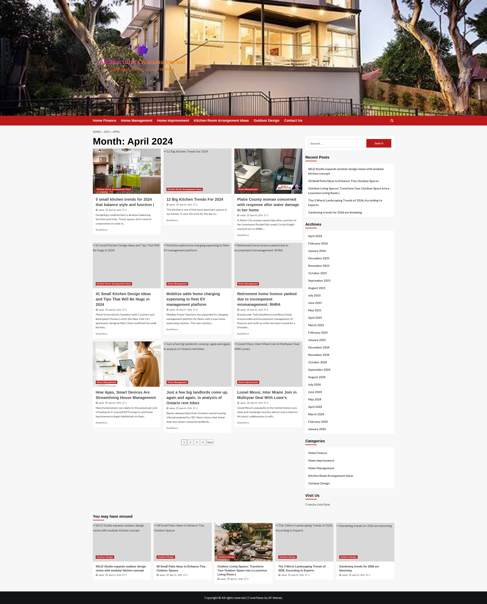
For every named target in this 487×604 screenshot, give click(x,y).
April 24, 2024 (185, 408)
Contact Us (293, 120)
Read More (101, 229)
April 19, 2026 (358, 575)
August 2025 (316, 288)
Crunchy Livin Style (317, 504)
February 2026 (318, 243)
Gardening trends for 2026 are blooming (335, 212)
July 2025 (314, 295)
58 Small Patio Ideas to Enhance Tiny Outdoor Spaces (343, 181)
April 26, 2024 (256, 310)
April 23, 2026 (115, 575)
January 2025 (317, 340)
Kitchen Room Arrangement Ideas (221, 120)
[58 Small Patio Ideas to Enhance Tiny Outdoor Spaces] (183, 542)
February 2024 (318, 421)
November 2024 (318, 354)
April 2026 (315, 236)
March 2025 (316, 325)
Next (210, 442)
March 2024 (316, 414)
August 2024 (316, 377)
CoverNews (256, 597)
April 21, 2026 (236, 579)
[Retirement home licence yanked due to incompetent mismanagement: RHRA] (268, 265)
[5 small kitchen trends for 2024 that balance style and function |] (127, 171)
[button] (392, 120)
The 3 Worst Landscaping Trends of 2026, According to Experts (345, 203)
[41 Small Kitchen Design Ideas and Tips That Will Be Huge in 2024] (127, 265)
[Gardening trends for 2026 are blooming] (365, 542)
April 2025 (315, 317)
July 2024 (314, 384)
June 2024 (315, 392)
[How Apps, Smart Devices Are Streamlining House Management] (127, 364)
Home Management (136, 120)
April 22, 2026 (175, 575)
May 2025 (314, 310)
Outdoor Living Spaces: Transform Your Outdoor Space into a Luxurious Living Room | (348, 191)
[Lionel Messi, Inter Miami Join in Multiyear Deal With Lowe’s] (268, 364)
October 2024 (317, 362)
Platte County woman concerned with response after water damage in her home (268, 204)
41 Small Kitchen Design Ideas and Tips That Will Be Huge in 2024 (123, 299)
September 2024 (319, 369)
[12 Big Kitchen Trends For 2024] (198, 171)
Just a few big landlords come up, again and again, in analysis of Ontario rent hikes (197, 397)
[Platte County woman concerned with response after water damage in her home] (268, 171)
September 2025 (319, 280)
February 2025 (318, 332)
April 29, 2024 (185, 205)
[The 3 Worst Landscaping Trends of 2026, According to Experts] (304, 542)
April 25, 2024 (115, 403)
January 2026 (317, 250)
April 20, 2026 (297, 575)
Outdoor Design (266, 120)
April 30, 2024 (115, 210)
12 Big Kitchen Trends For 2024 (194, 199)
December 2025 (318, 258)
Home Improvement (173, 120)
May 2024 (314, 399)
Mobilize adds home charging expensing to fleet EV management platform (193, 299)
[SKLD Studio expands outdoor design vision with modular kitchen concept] (122, 542)
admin (101, 210)
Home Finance (104, 120)
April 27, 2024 (185, 310)
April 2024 (315, 406)
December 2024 (318, 347)
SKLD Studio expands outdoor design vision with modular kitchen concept (346, 171)
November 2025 (318, 265)
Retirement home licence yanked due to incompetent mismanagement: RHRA (267, 299)
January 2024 (317, 429)
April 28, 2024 (256, 215)
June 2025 (315, 302)
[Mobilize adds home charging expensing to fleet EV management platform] (198, 265)
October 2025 (317, 273)
